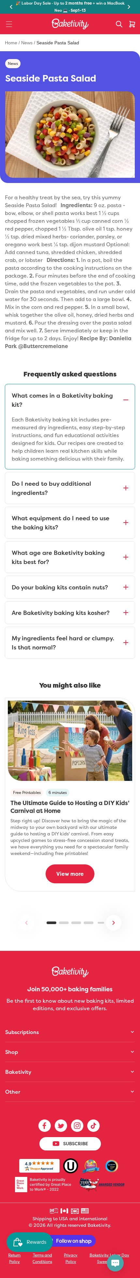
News (27, 42)
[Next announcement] (129, 7)
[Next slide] (113, 923)
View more (70, 873)
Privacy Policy (70, 1258)
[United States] (85, 1211)
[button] (9, 24)
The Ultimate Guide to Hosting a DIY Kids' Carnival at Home (69, 807)
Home (12, 42)
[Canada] (64, 1211)
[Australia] (54, 1211)
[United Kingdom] (75, 1211)
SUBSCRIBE (75, 1143)
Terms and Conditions (42, 1258)
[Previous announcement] (11, 7)
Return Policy (14, 1258)
